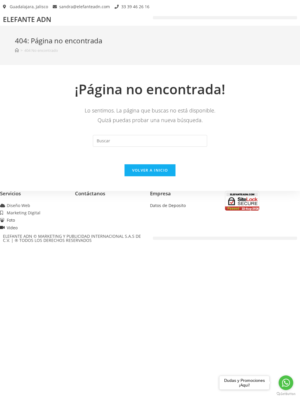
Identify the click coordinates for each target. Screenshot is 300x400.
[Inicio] (17, 50)
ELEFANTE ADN (27, 19)
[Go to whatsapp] (286, 382)
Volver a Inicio (150, 170)
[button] (225, 17)
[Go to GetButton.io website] (286, 394)
